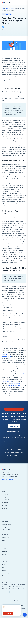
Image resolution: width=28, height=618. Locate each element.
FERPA (21, 588)
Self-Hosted (5, 502)
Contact (4, 567)
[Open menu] (25, 2)
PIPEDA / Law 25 (5, 592)
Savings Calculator (6, 529)
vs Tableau (4, 518)
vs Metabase (5, 521)
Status (3, 557)
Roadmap (4, 554)
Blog (3, 8)
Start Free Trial (14, 426)
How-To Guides (9, 8)
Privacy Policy (13, 584)
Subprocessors (15, 588)
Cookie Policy (5, 586)
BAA (3, 588)
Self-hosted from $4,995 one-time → (14, 438)
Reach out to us (15, 383)
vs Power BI (4, 516)
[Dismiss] (19, 606)
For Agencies (5, 508)
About (3, 564)
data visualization (6, 356)
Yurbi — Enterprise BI (7, 573)
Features (4, 486)
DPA (25, 586)
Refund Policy (12, 586)
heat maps (14, 369)
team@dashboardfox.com (8, 479)
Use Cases (4, 505)
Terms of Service (5, 584)
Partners (4, 570)
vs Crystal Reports (6, 524)
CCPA (10, 588)
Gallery (3, 489)
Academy (4, 540)
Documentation (5, 537)
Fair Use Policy (19, 586)
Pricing (3, 491)
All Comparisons (6, 527)
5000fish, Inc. (5, 575)
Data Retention (5, 590)
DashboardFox (5, 354)
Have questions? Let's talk (14, 431)
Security (4, 497)
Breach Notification (14, 590)
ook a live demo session (15, 385)
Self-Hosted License (6, 594)
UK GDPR (21, 590)
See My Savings (7, 613)
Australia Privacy (13, 592)
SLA (6, 588)
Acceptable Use (21, 584)
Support (4, 548)
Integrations (5, 494)
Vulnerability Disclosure (7, 500)
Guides (3, 543)
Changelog (4, 551)
